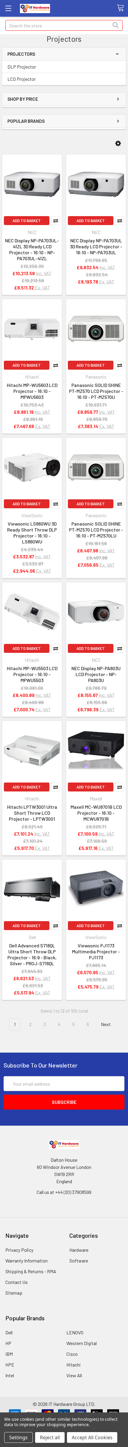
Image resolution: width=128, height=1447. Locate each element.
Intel (9, 1375)
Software (78, 1260)
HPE (9, 1364)
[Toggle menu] (8, 8)
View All (74, 1375)
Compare (55, 220)
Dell (9, 1332)
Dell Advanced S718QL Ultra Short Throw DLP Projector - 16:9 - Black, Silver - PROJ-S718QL (32, 954)
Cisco (72, 1354)
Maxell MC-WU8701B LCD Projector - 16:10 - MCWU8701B (96, 813)
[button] (118, 144)
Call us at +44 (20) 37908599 (64, 1192)
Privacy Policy (19, 1250)
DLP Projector (21, 66)
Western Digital (81, 1343)
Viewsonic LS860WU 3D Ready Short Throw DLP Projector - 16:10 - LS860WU (32, 532)
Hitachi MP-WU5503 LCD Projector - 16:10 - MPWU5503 (32, 674)
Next (106, 1024)
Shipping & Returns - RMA (30, 1271)
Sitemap (13, 1293)
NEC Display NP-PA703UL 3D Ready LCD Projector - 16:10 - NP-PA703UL (96, 246)
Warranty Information (26, 1260)
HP (8, 1343)
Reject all (50, 1437)
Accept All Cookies (92, 1437)
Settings (18, 1437)
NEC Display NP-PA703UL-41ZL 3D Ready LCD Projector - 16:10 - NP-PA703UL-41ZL (32, 249)
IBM (9, 1354)
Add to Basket (27, 220)
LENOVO (74, 1332)
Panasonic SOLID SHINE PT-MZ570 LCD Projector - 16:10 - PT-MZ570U (96, 391)
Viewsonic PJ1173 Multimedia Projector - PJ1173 (96, 951)
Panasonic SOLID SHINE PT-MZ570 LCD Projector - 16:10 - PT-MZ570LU (96, 529)
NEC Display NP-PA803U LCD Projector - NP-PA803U (96, 674)
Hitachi (73, 1364)
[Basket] (122, 8)
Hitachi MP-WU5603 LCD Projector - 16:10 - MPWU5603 (32, 391)
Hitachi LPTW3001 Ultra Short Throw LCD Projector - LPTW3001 (32, 813)
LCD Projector (21, 79)
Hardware (78, 1250)
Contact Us (16, 1282)
